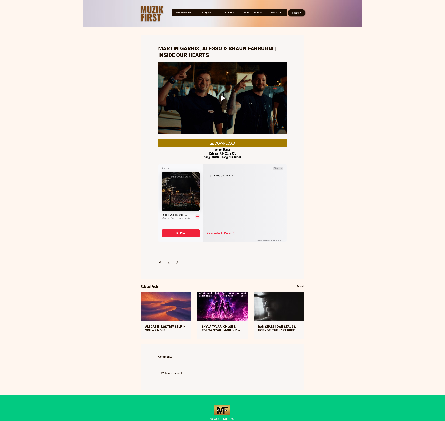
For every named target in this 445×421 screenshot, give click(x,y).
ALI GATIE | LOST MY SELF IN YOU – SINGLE (165, 328)
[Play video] (222, 98)
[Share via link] (177, 262)
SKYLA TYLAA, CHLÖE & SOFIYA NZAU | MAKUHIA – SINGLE (221, 328)
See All (300, 286)
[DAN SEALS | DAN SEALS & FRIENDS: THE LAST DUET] (279, 306)
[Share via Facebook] (159, 262)
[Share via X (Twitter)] (168, 262)
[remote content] (222, 143)
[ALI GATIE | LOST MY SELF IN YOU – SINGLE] (166, 306)
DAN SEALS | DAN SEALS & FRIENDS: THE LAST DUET (277, 328)
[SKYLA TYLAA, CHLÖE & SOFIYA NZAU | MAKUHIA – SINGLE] (222, 306)
